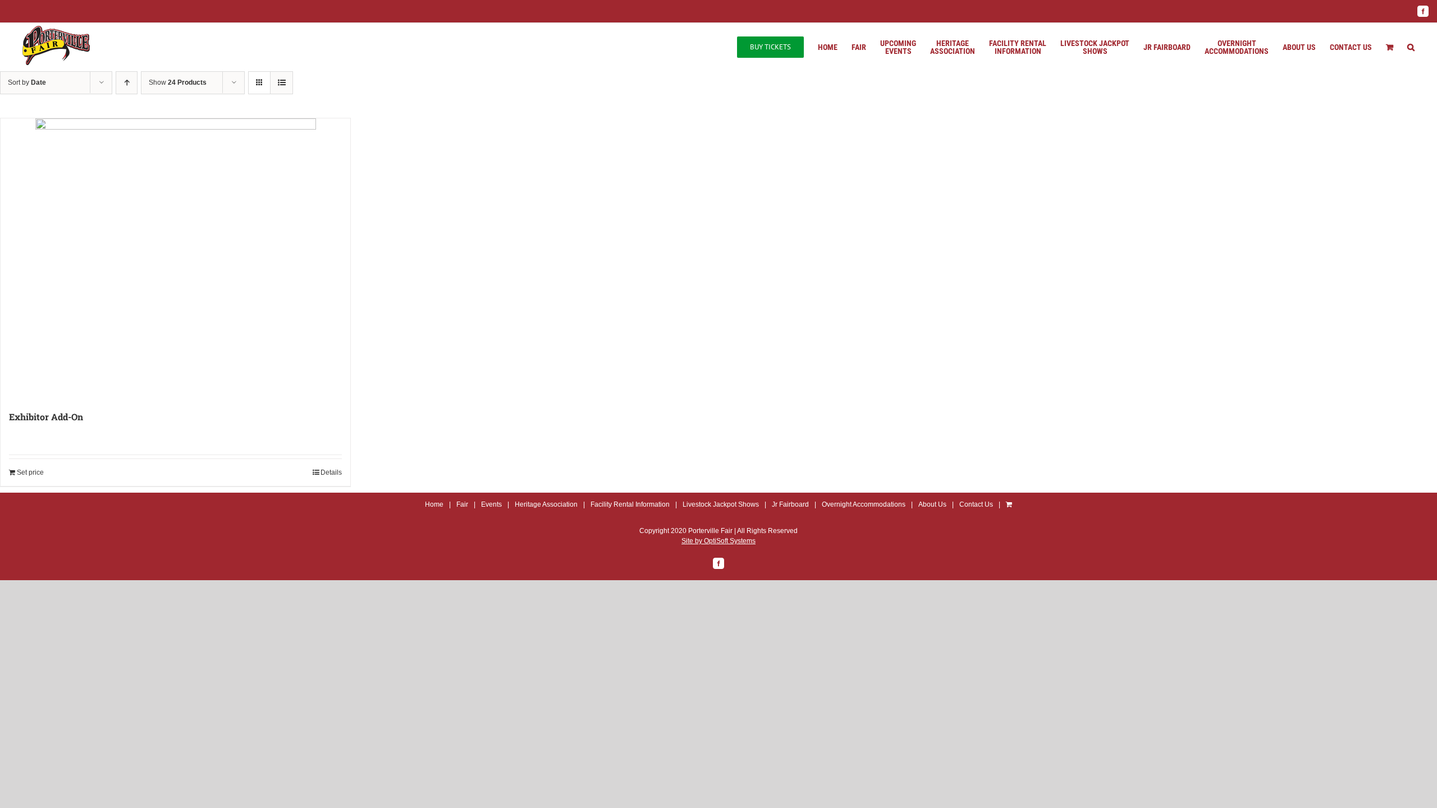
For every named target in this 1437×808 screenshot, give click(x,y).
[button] (1411, 47)
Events (491, 504)
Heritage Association (546, 504)
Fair (462, 504)
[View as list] (281, 83)
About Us (932, 504)
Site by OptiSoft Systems (718, 541)
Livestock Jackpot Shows (721, 504)
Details (331, 472)
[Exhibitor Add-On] (175, 258)
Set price (30, 472)
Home (434, 504)
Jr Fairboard (790, 504)
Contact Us (976, 504)
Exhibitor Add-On (46, 417)
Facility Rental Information (630, 504)
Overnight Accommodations (863, 504)
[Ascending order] (127, 82)
